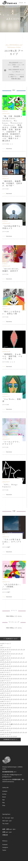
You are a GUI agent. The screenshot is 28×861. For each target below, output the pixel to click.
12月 (1, 645)
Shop (3, 805)
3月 (3, 649)
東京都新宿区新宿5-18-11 (9, 771)
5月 (7, 649)
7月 (12, 649)
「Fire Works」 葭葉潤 (11, 400)
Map (3, 802)
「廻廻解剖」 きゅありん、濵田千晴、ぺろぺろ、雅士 (12, 356)
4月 (5, 649)
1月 (1, 658)
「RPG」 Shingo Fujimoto (10, 485)
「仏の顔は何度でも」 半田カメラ (12, 227)
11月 (21, 649)
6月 (9, 649)
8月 (14, 649)
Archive (4, 794)
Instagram (5, 847)
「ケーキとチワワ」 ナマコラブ (11, 443)
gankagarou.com (6, 776)
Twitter (4, 850)
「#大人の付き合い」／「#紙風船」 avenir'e (11, 586)
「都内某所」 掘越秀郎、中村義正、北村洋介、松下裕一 (12, 183)
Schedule (4, 791)
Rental (4, 797)
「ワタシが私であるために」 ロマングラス (11, 541)
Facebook (4, 844)
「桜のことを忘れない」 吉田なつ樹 (11, 312)
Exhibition (5, 111)
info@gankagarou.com (16, 774)
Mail (3, 799)
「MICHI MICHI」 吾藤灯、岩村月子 (11, 270)
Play (3, 534)
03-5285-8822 (5, 774)
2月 (1, 649)
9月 (16, 649)
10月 (18, 649)
